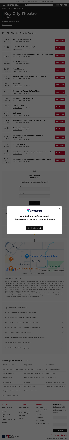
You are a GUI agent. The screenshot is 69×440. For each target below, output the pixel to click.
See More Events (33, 228)
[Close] (60, 209)
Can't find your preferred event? (34, 216)
